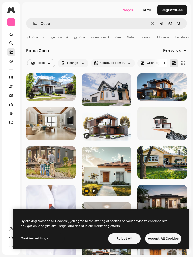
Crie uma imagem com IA (50, 37)
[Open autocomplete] (33, 23)
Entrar (146, 10)
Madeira (163, 37)
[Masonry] (174, 63)
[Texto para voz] (11, 114)
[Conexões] (11, 229)
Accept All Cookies (163, 238)
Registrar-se (172, 10)
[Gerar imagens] (11, 96)
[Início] (11, 34)
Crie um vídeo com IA (94, 37)
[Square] (183, 63)
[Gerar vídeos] (11, 105)
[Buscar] (11, 43)
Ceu (118, 37)
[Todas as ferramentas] (11, 78)
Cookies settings (34, 238)
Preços (127, 10)
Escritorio (182, 37)
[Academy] (11, 238)
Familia (146, 37)
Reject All (124, 238)
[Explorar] (11, 61)
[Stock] (11, 52)
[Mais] (11, 247)
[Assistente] (11, 123)
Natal (131, 37)
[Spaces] (11, 87)
